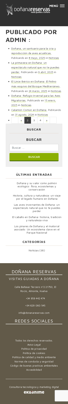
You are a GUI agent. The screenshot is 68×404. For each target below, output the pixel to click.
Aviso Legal (34, 344)
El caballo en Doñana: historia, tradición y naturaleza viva (36, 218)
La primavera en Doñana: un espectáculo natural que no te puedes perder (35, 67)
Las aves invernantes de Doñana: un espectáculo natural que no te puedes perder (36, 208)
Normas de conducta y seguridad (34, 361)
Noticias (54, 57)
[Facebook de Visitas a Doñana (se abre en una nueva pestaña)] (29, 333)
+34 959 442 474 (35, 298)
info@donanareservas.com (34, 312)
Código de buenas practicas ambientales (34, 365)
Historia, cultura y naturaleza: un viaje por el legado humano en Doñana (37, 197)
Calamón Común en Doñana (28, 109)
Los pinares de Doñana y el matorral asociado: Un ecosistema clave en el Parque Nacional (37, 229)
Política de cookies (34, 353)
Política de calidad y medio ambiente (34, 357)
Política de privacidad (34, 348)
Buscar (34, 139)
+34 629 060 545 (35, 305)
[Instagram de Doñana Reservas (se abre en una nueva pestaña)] (39, 333)
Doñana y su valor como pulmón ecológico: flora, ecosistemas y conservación (37, 186)
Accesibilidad (34, 369)
